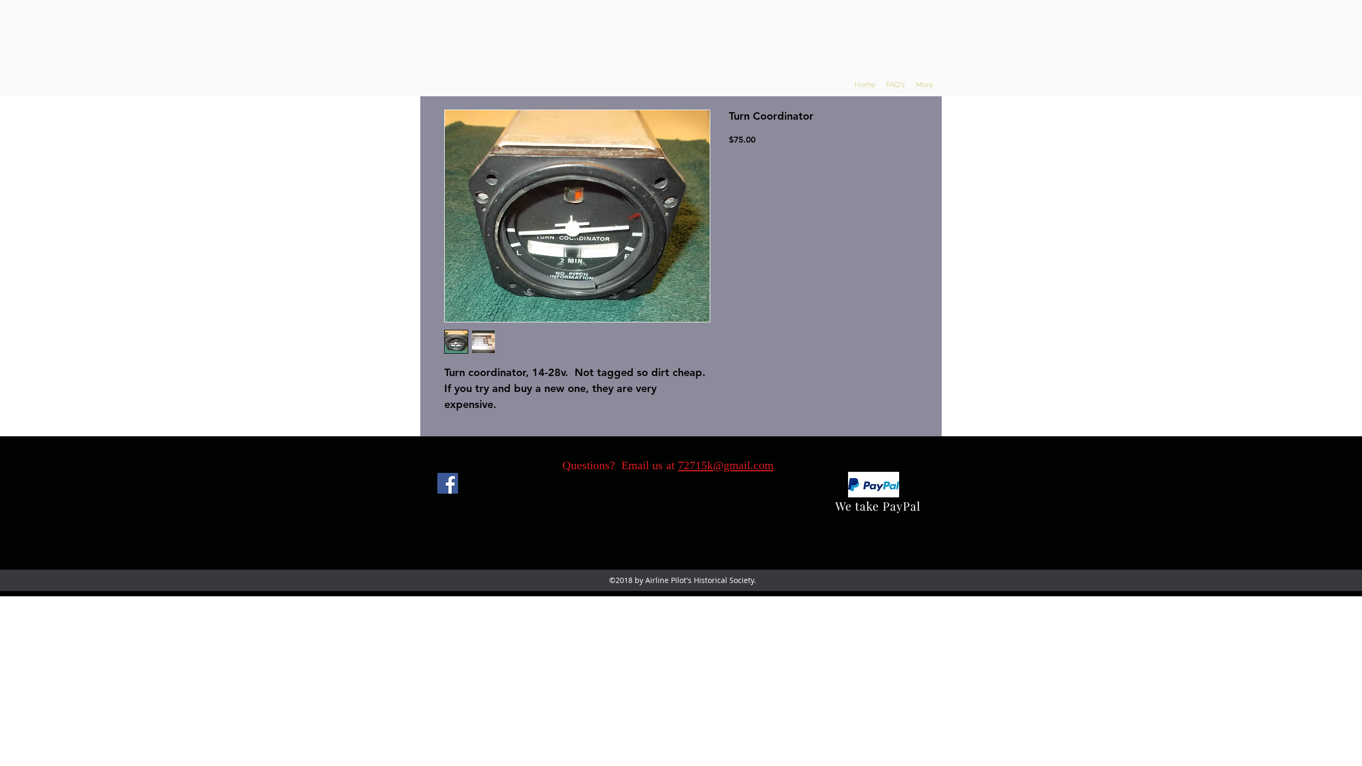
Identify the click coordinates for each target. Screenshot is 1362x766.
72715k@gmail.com (726, 465)
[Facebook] (447, 483)
